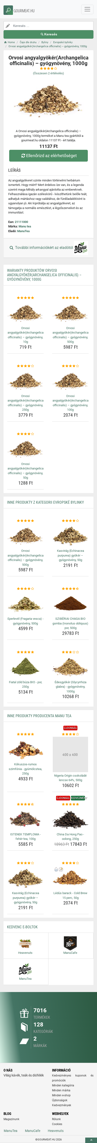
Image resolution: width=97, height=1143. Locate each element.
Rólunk (56, 1119)
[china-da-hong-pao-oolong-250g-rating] (70, 804)
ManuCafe (32, 1131)
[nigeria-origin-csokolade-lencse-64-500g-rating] (70, 734)
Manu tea (25, 226)
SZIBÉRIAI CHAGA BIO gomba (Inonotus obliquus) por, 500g (70, 623)
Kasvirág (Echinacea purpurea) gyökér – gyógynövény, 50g (70, 555)
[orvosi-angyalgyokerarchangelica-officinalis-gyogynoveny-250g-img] (25, 380)
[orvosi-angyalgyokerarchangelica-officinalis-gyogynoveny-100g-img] (70, 380)
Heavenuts (56, 1131)
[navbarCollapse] (87, 9)
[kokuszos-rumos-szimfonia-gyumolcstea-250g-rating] (25, 734)
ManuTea (23, 231)
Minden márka (61, 1090)
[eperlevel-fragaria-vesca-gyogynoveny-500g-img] (25, 603)
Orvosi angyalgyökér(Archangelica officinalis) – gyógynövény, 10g (26, 335)
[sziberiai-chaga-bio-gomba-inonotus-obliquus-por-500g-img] (70, 603)
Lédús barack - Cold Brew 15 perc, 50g (70, 895)
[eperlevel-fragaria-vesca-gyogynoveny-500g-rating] (25, 588)
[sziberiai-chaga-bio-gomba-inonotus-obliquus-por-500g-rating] (70, 588)
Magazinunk (11, 1119)
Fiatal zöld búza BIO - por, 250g (25, 684)
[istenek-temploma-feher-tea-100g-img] (25, 819)
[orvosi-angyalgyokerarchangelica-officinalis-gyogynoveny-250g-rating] (25, 366)
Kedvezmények (61, 1105)
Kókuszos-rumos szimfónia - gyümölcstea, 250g (25, 768)
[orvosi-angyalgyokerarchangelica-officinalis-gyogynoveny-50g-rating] (25, 434)
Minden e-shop (61, 1095)
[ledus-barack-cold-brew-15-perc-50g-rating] (70, 863)
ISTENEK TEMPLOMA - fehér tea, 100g (25, 837)
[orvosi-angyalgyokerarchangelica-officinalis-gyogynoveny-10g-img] (25, 312)
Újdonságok (59, 1100)
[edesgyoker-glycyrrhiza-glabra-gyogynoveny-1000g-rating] (70, 652)
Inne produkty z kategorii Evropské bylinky (45, 502)
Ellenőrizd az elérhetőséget (51, 155)
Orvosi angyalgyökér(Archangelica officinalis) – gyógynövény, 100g (71, 403)
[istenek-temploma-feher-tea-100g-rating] (25, 804)
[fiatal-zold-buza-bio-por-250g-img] (25, 666)
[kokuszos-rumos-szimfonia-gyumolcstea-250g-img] (25, 749)
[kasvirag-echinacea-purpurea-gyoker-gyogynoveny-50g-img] (70, 535)
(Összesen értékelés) (48, 73)
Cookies (57, 1124)
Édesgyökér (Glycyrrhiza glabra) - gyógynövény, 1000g (70, 686)
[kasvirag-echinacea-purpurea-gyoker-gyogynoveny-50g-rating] (70, 521)
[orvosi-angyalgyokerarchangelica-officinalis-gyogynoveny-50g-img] (25, 448)
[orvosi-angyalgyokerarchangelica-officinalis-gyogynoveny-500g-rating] (70, 298)
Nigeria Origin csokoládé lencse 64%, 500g (70, 778)
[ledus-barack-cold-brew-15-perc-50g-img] (70, 877)
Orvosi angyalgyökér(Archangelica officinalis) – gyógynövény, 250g (26, 403)
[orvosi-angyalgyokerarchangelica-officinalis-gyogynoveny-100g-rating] (70, 366)
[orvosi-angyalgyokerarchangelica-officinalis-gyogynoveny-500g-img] (70, 312)
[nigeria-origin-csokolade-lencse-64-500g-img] (70, 754)
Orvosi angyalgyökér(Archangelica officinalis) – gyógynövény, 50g (26, 471)
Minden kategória (63, 1085)
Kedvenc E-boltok (22, 927)
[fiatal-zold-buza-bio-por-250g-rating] (25, 652)
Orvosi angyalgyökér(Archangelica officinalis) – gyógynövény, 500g (71, 335)
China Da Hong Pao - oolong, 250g (70, 837)
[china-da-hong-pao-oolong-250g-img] (70, 819)
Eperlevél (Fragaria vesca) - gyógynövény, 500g (26, 621)
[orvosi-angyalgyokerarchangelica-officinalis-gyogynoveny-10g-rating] (25, 298)
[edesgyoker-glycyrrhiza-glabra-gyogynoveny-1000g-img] (70, 666)
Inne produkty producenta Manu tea (39, 716)
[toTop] (91, 1140)
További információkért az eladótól (44, 248)
